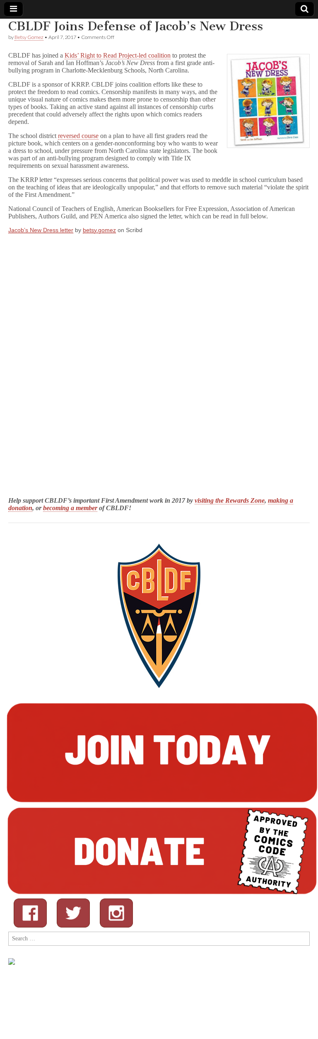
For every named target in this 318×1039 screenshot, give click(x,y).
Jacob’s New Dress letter (40, 230)
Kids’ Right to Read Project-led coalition (118, 55)
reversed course (78, 135)
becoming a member (70, 507)
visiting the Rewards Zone (230, 500)
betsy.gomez (99, 230)
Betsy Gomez (28, 37)
